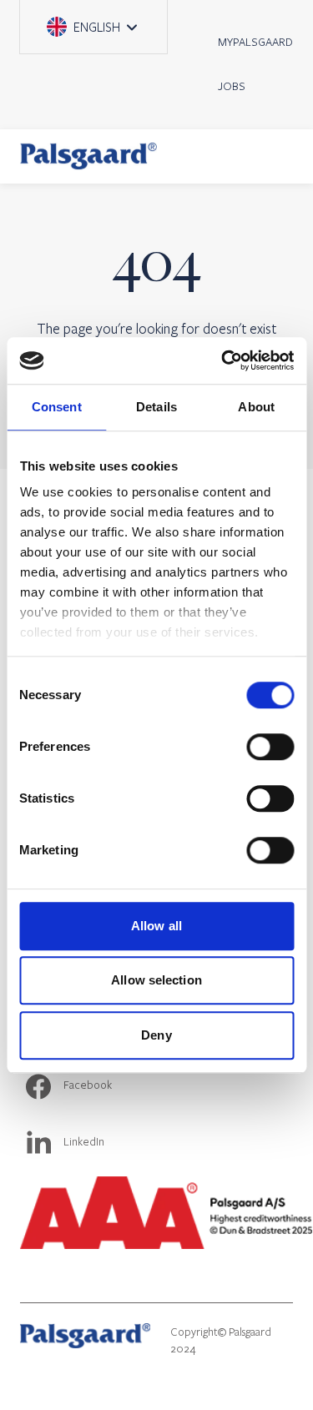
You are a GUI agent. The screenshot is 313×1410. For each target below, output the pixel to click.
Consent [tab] (57, 407)
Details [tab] (156, 407)
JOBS (231, 85)
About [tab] (256, 407)
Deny (156, 1035)
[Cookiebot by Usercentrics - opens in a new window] (223, 360)
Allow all (156, 926)
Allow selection (156, 980)
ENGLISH (102, 17)
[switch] (270, 746)
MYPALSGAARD (255, 41)
